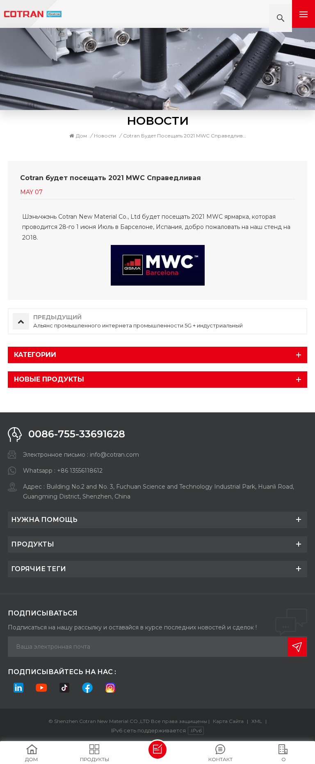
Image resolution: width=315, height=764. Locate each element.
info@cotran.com (114, 454)
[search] (280, 18)
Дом (81, 136)
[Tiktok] (64, 687)
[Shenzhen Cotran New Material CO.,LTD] (33, 14)
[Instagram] (110, 687)
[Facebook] (87, 687)
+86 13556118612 (80, 470)
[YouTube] (41, 687)
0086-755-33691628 (76, 434)
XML (256, 721)
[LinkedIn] (18, 687)
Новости (105, 136)
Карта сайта (228, 721)
